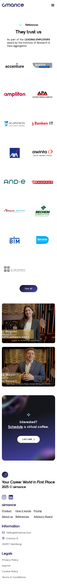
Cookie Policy (10, 571)
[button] (52, 5)
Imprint (6, 565)
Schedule (15, 427)
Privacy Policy (10, 559)
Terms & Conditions (14, 577)
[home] (13, 5)
